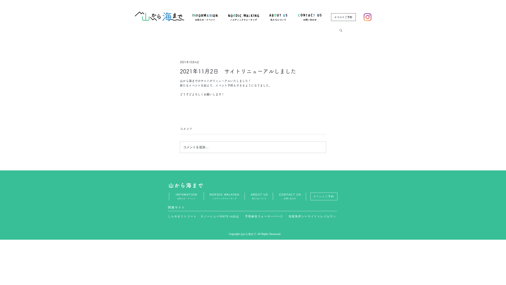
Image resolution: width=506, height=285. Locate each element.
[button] (341, 30)
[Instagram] (367, 17)
